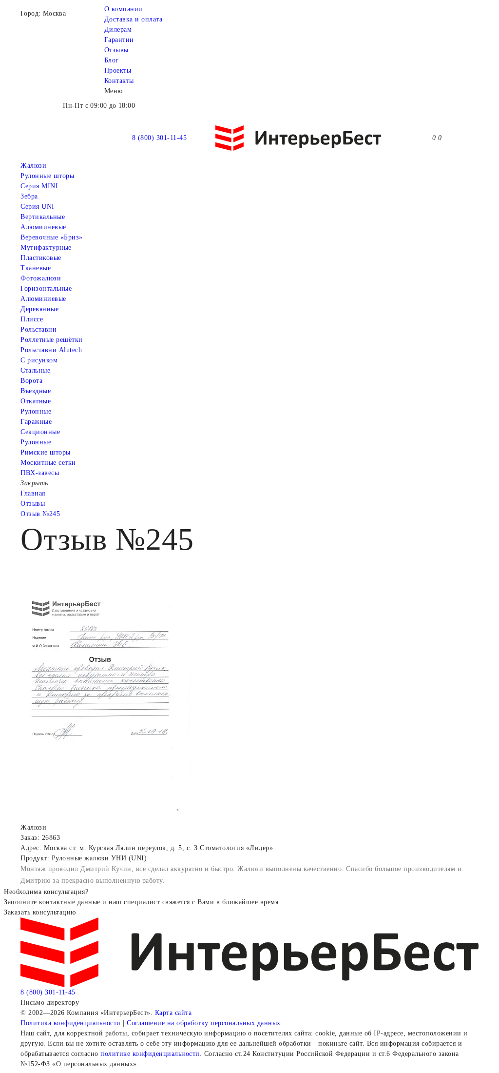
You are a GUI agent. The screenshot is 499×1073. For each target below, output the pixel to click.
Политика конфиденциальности (70, 1023)
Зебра (29, 196)
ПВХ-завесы (39, 473)
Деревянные (39, 309)
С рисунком (39, 360)
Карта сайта (173, 1012)
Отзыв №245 (40, 513)
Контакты (119, 80)
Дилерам (118, 29)
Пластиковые (40, 257)
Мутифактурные (46, 247)
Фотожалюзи (40, 278)
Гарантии (119, 39)
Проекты (118, 70)
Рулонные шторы (47, 175)
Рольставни (38, 329)
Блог (111, 60)
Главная (32, 493)
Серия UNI (37, 206)
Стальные (35, 370)
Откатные (35, 401)
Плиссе (31, 319)
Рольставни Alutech (51, 350)
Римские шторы (45, 452)
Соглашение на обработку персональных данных (204, 1023)
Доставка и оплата (133, 19)
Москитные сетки (48, 462)
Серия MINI (39, 186)
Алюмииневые (43, 227)
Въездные (35, 391)
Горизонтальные (46, 288)
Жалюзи (33, 165)
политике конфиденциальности (150, 1053)
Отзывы (116, 50)
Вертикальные (42, 216)
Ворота (31, 380)
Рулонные (35, 411)
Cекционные (40, 432)
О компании (123, 9)
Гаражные (36, 421)
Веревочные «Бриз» (51, 237)
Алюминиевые (43, 298)
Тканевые (35, 268)
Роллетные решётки (51, 339)
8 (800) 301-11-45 (159, 137)
